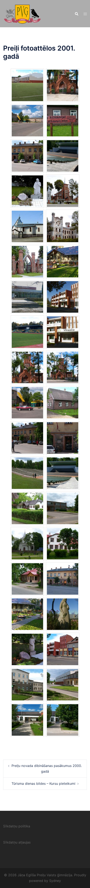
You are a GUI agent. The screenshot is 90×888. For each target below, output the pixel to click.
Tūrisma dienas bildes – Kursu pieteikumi (43, 783)
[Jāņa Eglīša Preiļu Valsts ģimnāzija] (22, 13)
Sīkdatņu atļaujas (17, 842)
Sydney (55, 881)
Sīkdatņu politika (16, 826)
